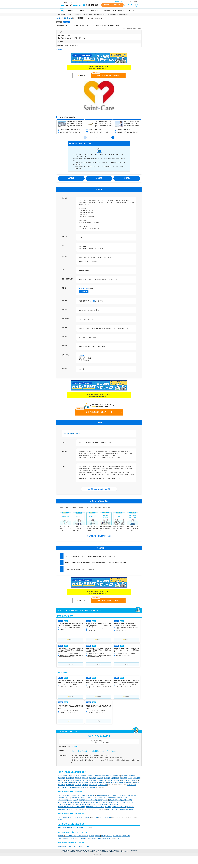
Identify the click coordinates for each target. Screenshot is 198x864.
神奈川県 (85, 14)
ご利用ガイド (69, 10)
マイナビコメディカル (61, 14)
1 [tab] (99, 109)
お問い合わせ (117, 850)
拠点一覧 (131, 10)
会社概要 (99, 178)
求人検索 (82, 10)
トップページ (61, 10)
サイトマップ (125, 850)
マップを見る (83, 291)
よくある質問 (134, 850)
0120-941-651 (90, 5)
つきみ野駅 (92, 301)
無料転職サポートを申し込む (112, 5)
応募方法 (127, 178)
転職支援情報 (107, 10)
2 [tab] (98, 137)
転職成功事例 (94, 10)
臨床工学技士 (95, 851)
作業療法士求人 (78, 14)
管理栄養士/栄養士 (114, 851)
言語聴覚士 (79, 851)
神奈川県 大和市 (83, 288)
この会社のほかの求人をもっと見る (99, 489)
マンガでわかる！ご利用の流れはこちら (99, 536)
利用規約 (110, 850)
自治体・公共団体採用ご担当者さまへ (81, 850)
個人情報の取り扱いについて (99, 850)
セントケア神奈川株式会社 (72, 434)
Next (112, 137)
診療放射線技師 (104, 851)
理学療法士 (65, 851)
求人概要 (71, 178)
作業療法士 (70, 14)
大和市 (90, 14)
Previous (85, 137)
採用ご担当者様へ (119, 1)
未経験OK (59, 49)
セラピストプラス (125, 851)
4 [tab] (102, 137)
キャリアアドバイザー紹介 (119, 10)
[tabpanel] (99, 96)
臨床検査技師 (87, 851)
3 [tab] (100, 137)
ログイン (130, 5)
